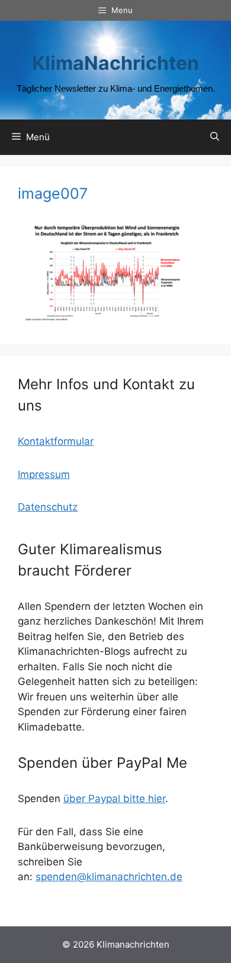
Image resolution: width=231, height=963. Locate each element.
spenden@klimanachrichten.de (109, 877)
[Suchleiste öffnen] (214, 137)
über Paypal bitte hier (114, 798)
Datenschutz (48, 507)
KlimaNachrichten (115, 63)
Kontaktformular (56, 441)
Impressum (44, 474)
